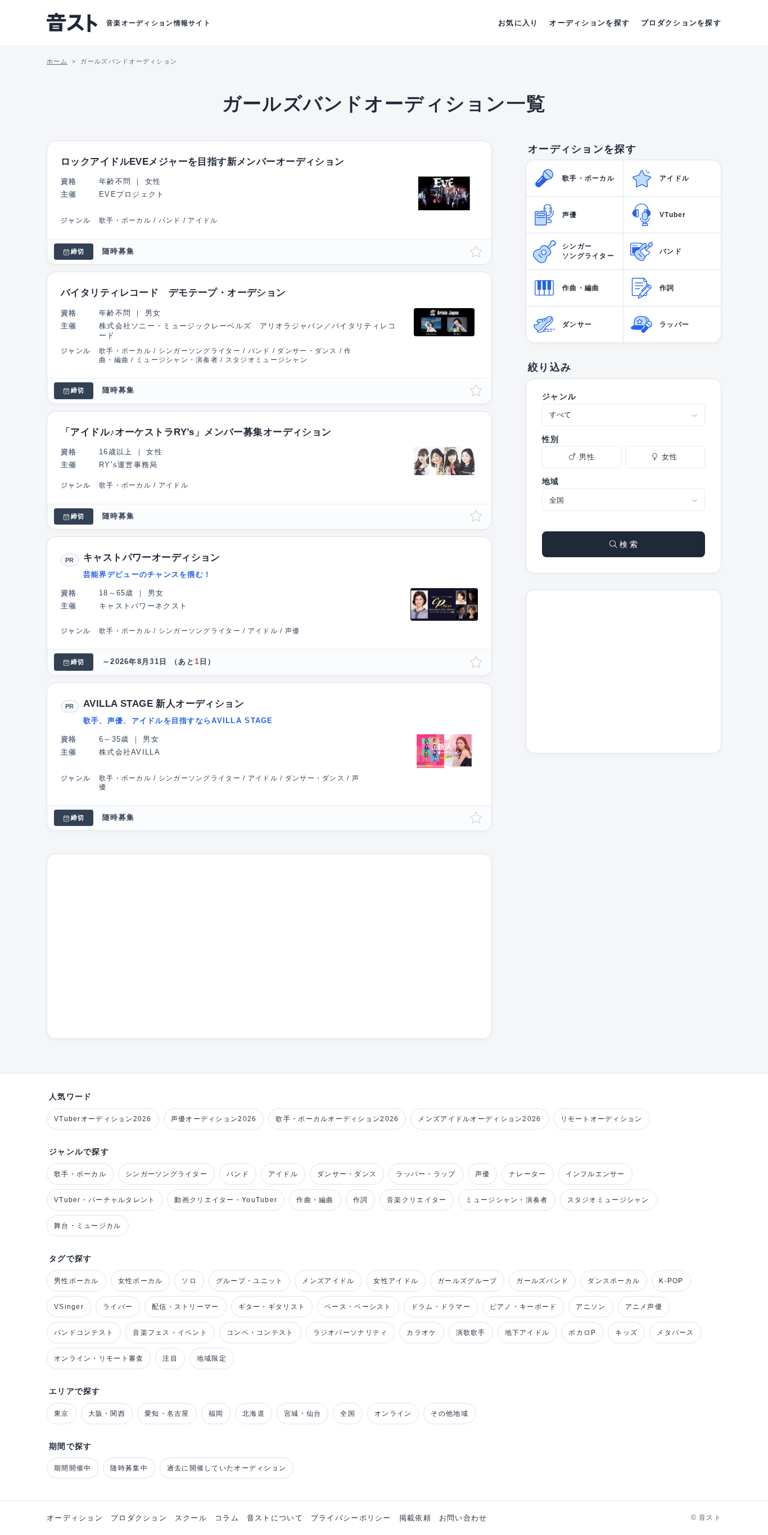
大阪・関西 (106, 1413)
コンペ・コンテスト (260, 1333)
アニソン (591, 1307)
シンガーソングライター (166, 1174)
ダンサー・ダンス (347, 1174)
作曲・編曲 (314, 1200)
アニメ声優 (643, 1307)
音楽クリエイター (416, 1200)
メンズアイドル (328, 1281)
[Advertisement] (269, 946)
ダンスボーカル (614, 1281)
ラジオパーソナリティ (350, 1333)
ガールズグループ (467, 1281)
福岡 (216, 1413)
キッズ (626, 1333)
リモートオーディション (602, 1119)
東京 (61, 1413)
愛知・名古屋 (166, 1413)
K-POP (671, 1281)
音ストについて (275, 1518)
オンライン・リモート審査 (98, 1358)
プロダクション (139, 1518)
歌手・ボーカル (80, 1174)
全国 (347, 1413)
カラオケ (421, 1333)
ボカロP (582, 1333)
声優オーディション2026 (214, 1119)
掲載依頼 (415, 1518)
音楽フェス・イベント (170, 1333)
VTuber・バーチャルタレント (104, 1200)
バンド (238, 1174)
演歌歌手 (471, 1333)
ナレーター (527, 1174)
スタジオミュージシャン (608, 1200)
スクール (191, 1518)
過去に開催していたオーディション (226, 1468)
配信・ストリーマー (185, 1307)
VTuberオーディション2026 (103, 1119)
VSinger (69, 1307)
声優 (482, 1174)
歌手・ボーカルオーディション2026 (337, 1119)
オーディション (75, 1518)
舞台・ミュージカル (87, 1226)
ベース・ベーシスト (358, 1307)
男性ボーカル (76, 1281)
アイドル (283, 1174)
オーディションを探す (589, 23)
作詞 (360, 1200)
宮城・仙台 (302, 1413)
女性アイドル (395, 1281)
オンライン (393, 1413)
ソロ (189, 1281)
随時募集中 (128, 1468)
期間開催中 (72, 1468)
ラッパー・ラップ (425, 1174)
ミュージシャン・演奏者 (507, 1200)
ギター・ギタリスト (272, 1307)
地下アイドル (527, 1333)
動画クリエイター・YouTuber (225, 1200)
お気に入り (518, 23)
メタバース (675, 1333)
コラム (227, 1518)
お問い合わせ (463, 1518)
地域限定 (212, 1358)
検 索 (627, 544)
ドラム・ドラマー (441, 1307)
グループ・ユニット (249, 1281)
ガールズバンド (542, 1281)
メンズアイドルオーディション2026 (479, 1119)
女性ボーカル (140, 1281)
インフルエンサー (595, 1174)
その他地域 (449, 1413)
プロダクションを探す (681, 23)
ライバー (118, 1307)
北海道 (253, 1413)
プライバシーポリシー (351, 1518)
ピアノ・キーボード (523, 1307)
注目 (170, 1358)
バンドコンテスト (84, 1333)
